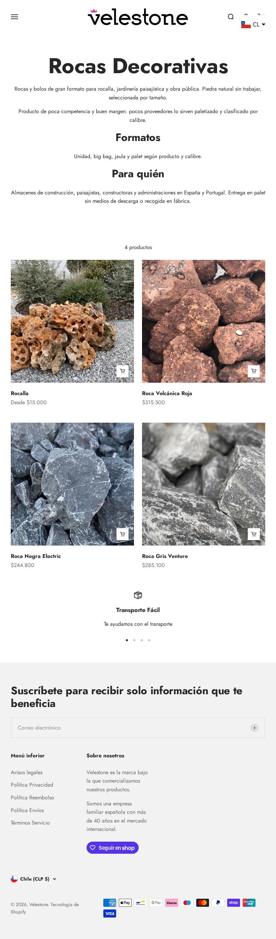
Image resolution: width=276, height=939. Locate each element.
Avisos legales (26, 772)
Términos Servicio (30, 823)
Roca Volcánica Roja (167, 393)
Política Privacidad (32, 785)
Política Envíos (27, 810)
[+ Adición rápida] (122, 371)
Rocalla (20, 393)
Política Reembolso (32, 797)
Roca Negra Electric (36, 556)
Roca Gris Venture (165, 556)
